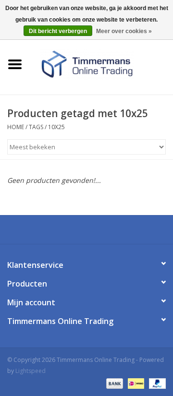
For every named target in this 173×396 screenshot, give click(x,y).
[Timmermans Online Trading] (101, 63)
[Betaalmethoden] (113, 383)
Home (15, 127)
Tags (36, 127)
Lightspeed (30, 371)
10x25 (56, 127)
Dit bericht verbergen (58, 31)
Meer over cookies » (124, 31)
